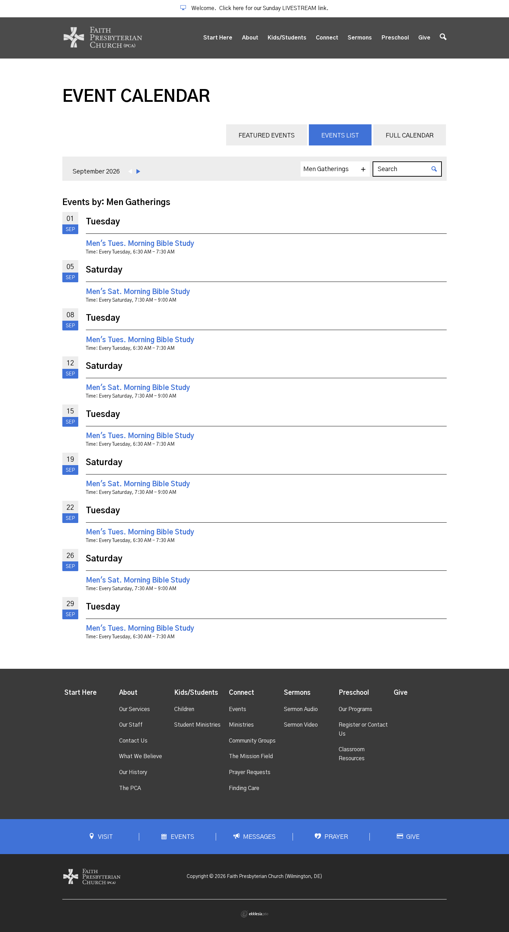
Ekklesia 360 (254, 914)
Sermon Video (301, 725)
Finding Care (244, 788)
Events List (340, 136)
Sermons (360, 38)
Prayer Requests (249, 772)
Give (424, 38)
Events (237, 709)
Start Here (217, 38)
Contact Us (133, 741)
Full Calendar (410, 136)
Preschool (395, 38)
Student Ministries (197, 725)
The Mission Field (251, 756)
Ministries (241, 725)
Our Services (134, 709)
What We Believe (140, 756)
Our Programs (355, 709)
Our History (133, 772)
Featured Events (267, 136)
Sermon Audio (301, 709)
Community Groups (252, 741)
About (250, 38)
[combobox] (335, 169)
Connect (327, 38)
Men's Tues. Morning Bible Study (140, 243)
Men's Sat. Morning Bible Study (138, 292)
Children (184, 709)
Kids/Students (287, 38)
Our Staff (131, 725)
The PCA (130, 788)
